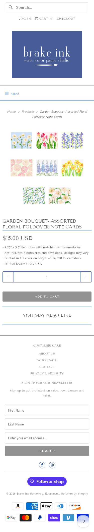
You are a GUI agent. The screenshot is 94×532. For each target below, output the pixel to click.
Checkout (66, 18)
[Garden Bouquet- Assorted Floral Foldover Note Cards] (47, 169)
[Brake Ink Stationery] (47, 56)
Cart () (45, 18)
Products (28, 111)
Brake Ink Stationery (30, 493)
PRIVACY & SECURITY (47, 373)
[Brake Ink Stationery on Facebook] (42, 465)
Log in (25, 18)
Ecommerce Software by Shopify (66, 493)
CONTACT (47, 367)
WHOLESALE (47, 360)
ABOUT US (47, 353)
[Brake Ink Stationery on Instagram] (52, 465)
